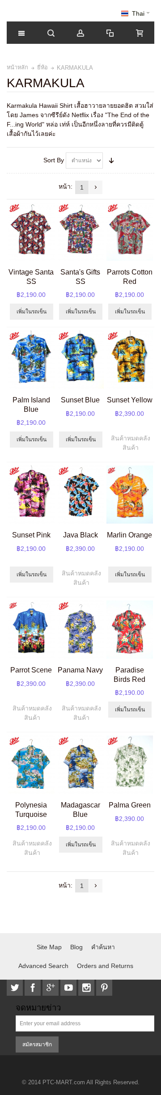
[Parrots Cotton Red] (129, 232)
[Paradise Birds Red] (129, 629)
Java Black (80, 535)
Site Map (49, 947)
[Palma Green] (129, 765)
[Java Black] (80, 494)
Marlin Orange (129, 535)
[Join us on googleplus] (51, 987)
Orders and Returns (105, 965)
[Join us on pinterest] (104, 987)
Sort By (53, 160)
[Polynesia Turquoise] (31, 765)
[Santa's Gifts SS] (80, 232)
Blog (76, 947)
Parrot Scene (31, 670)
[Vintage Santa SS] (31, 232)
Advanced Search (43, 965)
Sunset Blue (80, 400)
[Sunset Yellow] (129, 359)
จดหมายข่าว (38, 1008)
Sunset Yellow (130, 400)
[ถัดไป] (95, 187)
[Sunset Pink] (31, 494)
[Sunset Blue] (80, 359)
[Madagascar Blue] (80, 765)
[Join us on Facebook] (33, 987)
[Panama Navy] (80, 629)
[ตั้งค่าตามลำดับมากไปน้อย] (111, 160)
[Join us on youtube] (69, 987)
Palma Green (130, 805)
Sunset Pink (31, 535)
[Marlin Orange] (129, 494)
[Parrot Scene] (31, 629)
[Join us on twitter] (16, 987)
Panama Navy (80, 670)
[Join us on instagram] (87, 987)
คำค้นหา (103, 947)
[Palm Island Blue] (31, 359)
